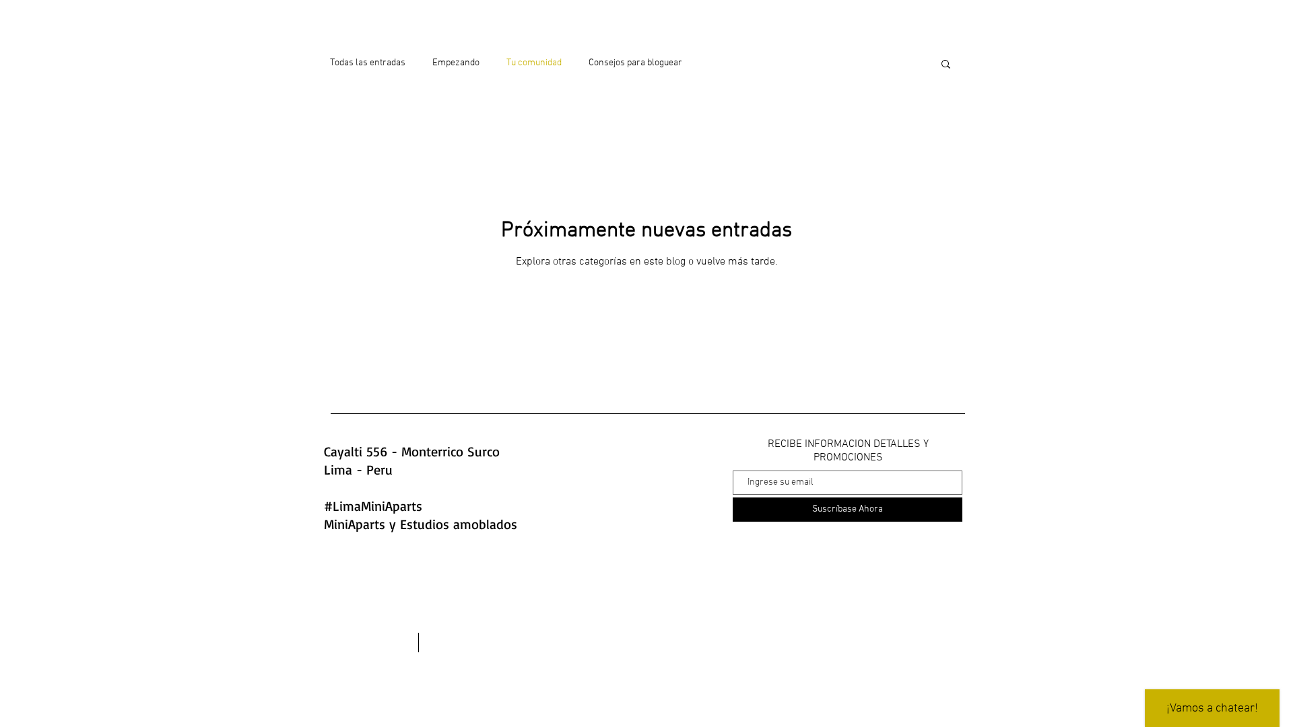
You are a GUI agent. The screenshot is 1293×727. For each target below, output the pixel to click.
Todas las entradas (367, 63)
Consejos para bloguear (635, 63)
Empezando (455, 63)
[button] (945, 65)
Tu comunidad (534, 63)
